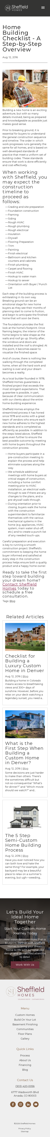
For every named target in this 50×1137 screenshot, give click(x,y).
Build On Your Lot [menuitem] (25, 1019)
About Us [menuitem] (25, 1060)
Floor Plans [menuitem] (25, 1033)
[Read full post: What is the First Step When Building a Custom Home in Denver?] (25, 737)
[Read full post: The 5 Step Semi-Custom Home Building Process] (25, 829)
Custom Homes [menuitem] (25, 1015)
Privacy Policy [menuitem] (24, 1128)
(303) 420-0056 (25, 1086)
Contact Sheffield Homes (19, 586)
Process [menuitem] (25, 1055)
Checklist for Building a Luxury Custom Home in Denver (24, 663)
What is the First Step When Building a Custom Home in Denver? (24, 753)
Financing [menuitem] (25, 1065)
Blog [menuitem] (25, 1069)
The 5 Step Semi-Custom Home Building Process (23, 843)
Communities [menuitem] (25, 1029)
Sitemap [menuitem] (25, 1131)
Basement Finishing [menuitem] (25, 1024)
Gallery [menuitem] (25, 1038)
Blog (12, 601)
